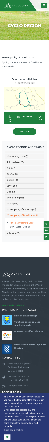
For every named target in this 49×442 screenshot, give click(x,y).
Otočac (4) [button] (12, 174)
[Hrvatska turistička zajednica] (7, 335)
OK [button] (7, 437)
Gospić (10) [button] (12, 180)
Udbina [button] (11, 192)
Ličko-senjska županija (25, 315)
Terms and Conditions (13, 305)
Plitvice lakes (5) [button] (15, 162)
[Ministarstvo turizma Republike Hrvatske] (7, 348)
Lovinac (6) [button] (12, 186)
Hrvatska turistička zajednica (28, 331)
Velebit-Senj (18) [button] (15, 197)
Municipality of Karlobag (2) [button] (21, 209)
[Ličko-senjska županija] (7, 320)
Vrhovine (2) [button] (13, 233)
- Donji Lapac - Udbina (19, 227)
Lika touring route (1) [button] (17, 156)
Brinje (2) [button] (11, 168)
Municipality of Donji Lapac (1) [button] (22, 215)
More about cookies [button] (13, 430)
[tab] (24, 152)
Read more (24, 131)
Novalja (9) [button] (12, 203)
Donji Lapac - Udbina (24, 79)
